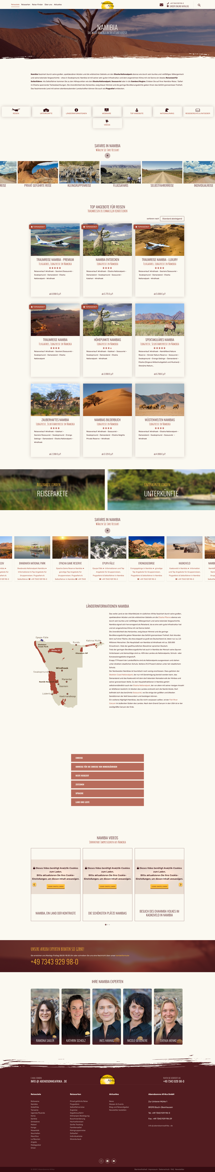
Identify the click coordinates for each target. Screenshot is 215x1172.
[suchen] (199, 5)
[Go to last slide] (34, 884)
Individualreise (76, 1136)
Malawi (34, 1124)
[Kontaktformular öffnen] (161, 4)
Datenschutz (164, 1169)
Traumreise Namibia (55, 340)
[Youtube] (114, 1161)
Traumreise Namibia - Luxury (160, 260)
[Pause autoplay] (107, 155)
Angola (34, 1142)
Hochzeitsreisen (76, 1122)
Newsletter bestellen (117, 1110)
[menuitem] (15, 4)
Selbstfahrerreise (77, 1107)
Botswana (35, 1101)
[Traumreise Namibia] (55, 320)
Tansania (34, 1110)
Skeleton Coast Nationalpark (121, 675)
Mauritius (35, 1136)
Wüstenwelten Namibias (160, 420)
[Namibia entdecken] (107, 240)
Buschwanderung (77, 1119)
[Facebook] (107, 1161)
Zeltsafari (74, 1133)
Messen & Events (116, 1104)
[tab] (105, 924)
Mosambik (35, 1130)
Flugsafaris (74, 1104)
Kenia (33, 1116)
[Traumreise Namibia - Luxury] (159, 240)
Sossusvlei (137, 693)
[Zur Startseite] (107, 5)
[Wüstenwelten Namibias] (159, 400)
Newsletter (179, 1169)
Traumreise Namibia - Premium (55, 260)
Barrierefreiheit (140, 1169)
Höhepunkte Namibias (107, 340)
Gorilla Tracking (76, 1124)
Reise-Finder (37, 4)
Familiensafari (76, 1127)
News (111, 1101)
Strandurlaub (75, 1139)
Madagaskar (36, 1145)
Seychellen (35, 1133)
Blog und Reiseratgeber (119, 1107)
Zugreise (73, 1110)
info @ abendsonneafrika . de (49, 1081)
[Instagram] (101, 1161)
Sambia (34, 1119)
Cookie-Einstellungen (55, 886)
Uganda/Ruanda (38, 1113)
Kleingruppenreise (77, 1130)
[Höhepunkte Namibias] (107, 320)
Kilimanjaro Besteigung (79, 1116)
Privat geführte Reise (79, 1101)
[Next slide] (180, 884)
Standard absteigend (172, 218)
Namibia (34, 1104)
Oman (33, 1148)
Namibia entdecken (107, 260)
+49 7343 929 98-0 (54, 961)
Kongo (33, 1127)
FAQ (172, 1169)
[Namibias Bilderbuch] (107, 400)
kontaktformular (122, 955)
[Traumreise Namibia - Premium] (55, 240)
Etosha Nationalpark (141, 685)
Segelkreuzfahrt (76, 1113)
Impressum (153, 1169)
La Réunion (35, 1139)
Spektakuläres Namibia (159, 340)
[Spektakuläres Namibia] (159, 320)
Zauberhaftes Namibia (55, 420)
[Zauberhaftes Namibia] (55, 400)
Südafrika (35, 1107)
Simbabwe (35, 1122)
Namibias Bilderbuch (107, 420)
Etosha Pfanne (164, 617)
